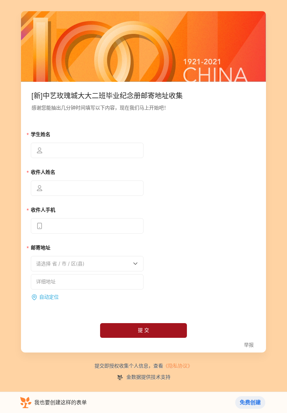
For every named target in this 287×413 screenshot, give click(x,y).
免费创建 (250, 402)
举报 (249, 345)
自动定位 (49, 297)
